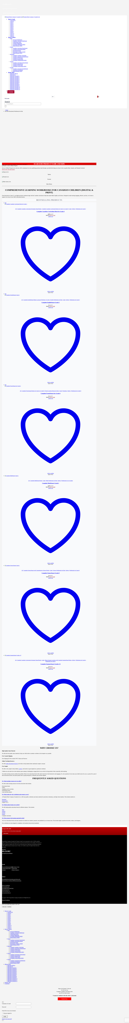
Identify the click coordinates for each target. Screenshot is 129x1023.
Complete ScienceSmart (18, 64)
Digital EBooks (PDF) (17, 45)
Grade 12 (17, 869)
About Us (8, 880)
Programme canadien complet (19, 51)
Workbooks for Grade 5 (75, 299)
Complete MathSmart (17, 43)
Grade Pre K (12, 20)
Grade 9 (12, 32)
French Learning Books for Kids (52, 390)
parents (20, 768)
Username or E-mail (6, 1003)
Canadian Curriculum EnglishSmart (20, 68)
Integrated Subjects (15, 879)
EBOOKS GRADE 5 (14, 80)
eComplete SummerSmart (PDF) (20, 60)
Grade (70, 208)
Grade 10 (12, 33)
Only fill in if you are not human (9, 1010)
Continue (9, 906)
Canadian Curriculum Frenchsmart (20, 48)
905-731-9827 (6, 851)
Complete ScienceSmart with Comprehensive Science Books (36, 570)
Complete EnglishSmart (18, 70)
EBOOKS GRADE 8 (14, 84)
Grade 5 (12, 27)
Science (11, 61)
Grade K (12, 21)
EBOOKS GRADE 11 (15, 88)
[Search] (5, 106)
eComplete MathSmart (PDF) (19, 44)
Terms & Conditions (6, 900)
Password (4, 1007)
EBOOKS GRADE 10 (15, 87)
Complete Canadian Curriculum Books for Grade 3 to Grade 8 (55, 208)
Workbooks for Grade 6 (76, 390)
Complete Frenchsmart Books (19, 49)
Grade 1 (12, 22)
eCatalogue (10, 91)
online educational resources (12, 763)
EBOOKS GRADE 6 (14, 82)
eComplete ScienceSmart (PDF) (19, 66)
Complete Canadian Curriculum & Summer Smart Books (29, 208)
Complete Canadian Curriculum (19, 55)
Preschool (4, 799)
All (16, 208)
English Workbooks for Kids (56, 299)
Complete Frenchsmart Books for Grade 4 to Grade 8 (33, 390)
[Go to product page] (50, 475)
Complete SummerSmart (18, 59)
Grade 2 (12, 24)
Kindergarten (5, 801)
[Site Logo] (22, 16)
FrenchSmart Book (17, 50)
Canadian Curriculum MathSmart (20, 41)
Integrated (12, 54)
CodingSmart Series (17, 42)
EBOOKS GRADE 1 (14, 76)
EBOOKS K (13, 74)
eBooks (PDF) (11, 72)
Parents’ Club (4, 885)
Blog (6, 888)
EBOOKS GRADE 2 (14, 77)
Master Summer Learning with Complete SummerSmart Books (58, 660)
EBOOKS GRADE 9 (14, 85)
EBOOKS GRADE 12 (12, 981)
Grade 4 (12, 26)
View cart (4, 906)
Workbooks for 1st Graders (67, 480)
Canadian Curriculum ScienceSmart (20, 62)
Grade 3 (12, 25)
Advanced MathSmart (17, 39)
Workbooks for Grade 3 (81, 208)
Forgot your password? (7, 1019)
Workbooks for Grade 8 (74, 570)
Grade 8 (12, 31)
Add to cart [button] (50, 216)
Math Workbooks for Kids (51, 480)
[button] (7, 102)
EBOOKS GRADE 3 (14, 78)
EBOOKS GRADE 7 (14, 83)
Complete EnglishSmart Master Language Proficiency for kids (36, 299)
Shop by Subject (12, 37)
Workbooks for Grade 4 (81, 660)
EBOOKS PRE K (14, 73)
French (11, 47)
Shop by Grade (11, 19)
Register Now (64, 998)
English (11, 67)
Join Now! (5, 833)
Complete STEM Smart (18, 57)
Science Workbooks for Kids (59, 570)
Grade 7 (12, 30)
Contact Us (7, 889)
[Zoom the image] (21, 839)
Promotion (64, 390)
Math (11, 38)
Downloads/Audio (18, 880)
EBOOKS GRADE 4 (14, 79)
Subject (73, 208)
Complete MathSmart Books (36, 480)
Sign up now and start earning (8, 169)
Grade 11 (12, 35)
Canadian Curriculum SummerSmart (20, 56)
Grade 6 (12, 28)
